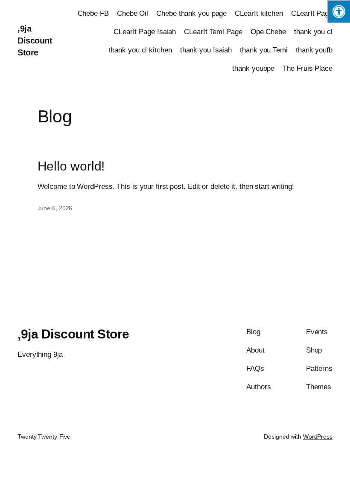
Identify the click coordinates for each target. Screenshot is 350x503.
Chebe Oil (132, 13)
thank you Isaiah (206, 50)
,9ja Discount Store (35, 40)
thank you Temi (264, 50)
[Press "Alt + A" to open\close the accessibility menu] (338, 11)
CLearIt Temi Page (213, 32)
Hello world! (71, 166)
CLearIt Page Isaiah (145, 32)
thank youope (253, 68)
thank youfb (314, 50)
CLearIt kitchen (259, 13)
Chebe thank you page (191, 13)
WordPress (317, 436)
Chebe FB (93, 13)
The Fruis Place (307, 68)
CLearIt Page (311, 13)
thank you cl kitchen (140, 50)
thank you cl (313, 32)
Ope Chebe (268, 32)
